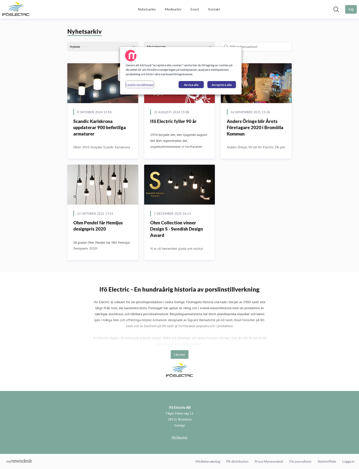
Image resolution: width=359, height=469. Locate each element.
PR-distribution (237, 461)
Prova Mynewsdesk (268, 461)
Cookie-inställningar (140, 84)
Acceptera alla (222, 84)
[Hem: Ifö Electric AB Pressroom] (15, 9)
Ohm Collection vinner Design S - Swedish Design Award (176, 229)
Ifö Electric (179, 437)
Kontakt (214, 9)
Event (194, 9)
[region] (181, 71)
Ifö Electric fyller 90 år (173, 121)
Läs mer (179, 354)
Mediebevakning (207, 461)
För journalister (300, 461)
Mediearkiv (173, 9)
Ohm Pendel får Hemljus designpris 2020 (98, 226)
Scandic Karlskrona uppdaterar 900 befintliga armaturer (99, 127)
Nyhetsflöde (327, 461)
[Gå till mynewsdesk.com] (19, 462)
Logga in (348, 461)
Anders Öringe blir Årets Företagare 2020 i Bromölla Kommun (255, 127)
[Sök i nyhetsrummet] (336, 9)
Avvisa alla (191, 84)
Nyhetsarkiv (147, 9)
